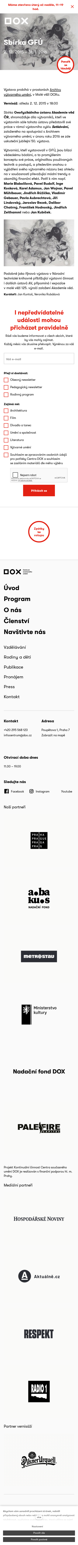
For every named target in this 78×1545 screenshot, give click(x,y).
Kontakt (12, 696)
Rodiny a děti (17, 657)
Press (9, 686)
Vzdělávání (15, 647)
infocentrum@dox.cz (18, 735)
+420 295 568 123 (16, 730)
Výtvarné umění (20, 447)
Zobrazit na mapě (53, 735)
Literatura (17, 440)
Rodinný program (22, 394)
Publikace (13, 667)
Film (13, 418)
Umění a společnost (23, 432)
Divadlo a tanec (20, 425)
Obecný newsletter (23, 380)
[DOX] (16, 21)
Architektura (18, 410)
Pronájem (13, 676)
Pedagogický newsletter (26, 387)
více (39, 1517)
